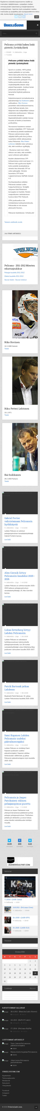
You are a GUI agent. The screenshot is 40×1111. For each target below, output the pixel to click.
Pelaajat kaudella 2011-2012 (14, 272)
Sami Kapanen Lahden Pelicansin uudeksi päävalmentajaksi (16, 738)
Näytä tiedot (28, 14)
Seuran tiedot (9, 280)
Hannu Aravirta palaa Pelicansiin (24, 1052)
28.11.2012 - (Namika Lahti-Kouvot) (24, 1011)
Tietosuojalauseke (8, 1078)
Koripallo (15, 1014)
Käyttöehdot (6, 1076)
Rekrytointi (6, 1083)
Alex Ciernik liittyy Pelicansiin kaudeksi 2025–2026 (19, 576)
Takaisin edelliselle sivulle (13, 222)
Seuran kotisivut (21, 280)
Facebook (5, 1090)
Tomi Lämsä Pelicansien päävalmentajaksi (20, 1044)
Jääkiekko (18, 910)
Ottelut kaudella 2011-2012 (13, 276)
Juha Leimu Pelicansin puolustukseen (20, 1061)
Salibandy (9, 902)
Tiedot (6, 349)
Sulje (36, 16)
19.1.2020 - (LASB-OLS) (21, 928)
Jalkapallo (16, 1023)
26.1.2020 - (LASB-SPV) (21, 918)
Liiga (25, 52)
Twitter (4, 1095)
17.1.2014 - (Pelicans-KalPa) (21, 1028)
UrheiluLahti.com (15, 1107)
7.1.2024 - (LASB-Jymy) (13, 899)
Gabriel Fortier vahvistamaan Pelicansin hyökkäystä (18, 521)
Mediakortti (6, 1080)
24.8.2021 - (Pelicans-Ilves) (23, 907)
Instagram (5, 1093)
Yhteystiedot (6, 1085)
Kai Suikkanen (24, 101)
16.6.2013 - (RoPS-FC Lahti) (21, 1020)
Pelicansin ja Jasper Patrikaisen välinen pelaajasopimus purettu (17, 800)
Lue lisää (7, 539)
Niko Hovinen (23, 103)
